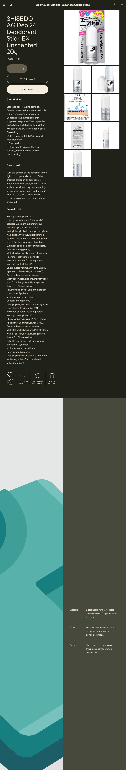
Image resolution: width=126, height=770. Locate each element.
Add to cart (29, 78)
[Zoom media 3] (105, 79)
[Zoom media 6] (77, 135)
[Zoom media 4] (77, 107)
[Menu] (4, 5)
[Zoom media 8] (77, 163)
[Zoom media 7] (105, 135)
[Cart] (122, 5)
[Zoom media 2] (77, 79)
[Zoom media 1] (91, 37)
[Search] (10, 5)
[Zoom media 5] (105, 107)
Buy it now (27, 89)
